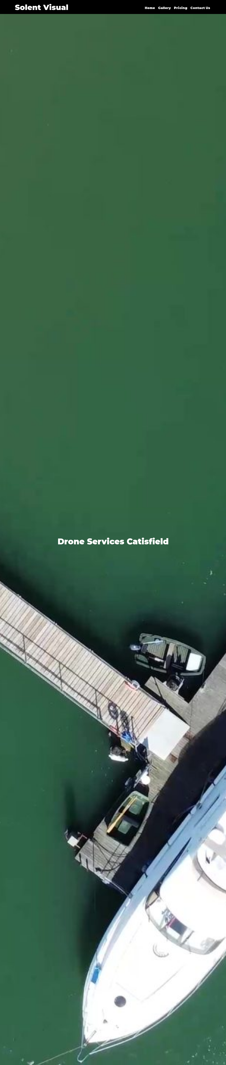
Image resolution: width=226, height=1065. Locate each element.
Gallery (164, 8)
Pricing (180, 8)
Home (150, 8)
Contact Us (200, 8)
